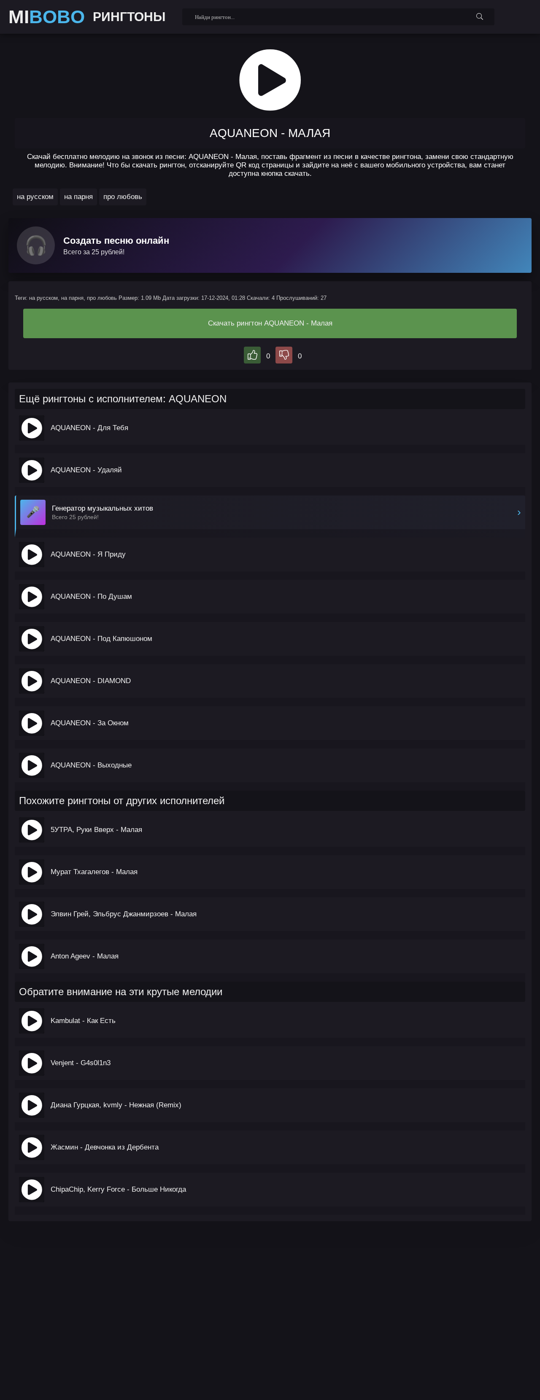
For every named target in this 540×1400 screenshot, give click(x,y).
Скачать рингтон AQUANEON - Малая (270, 323)
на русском (35, 197)
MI (46, 16)
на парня (78, 197)
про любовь (122, 197)
